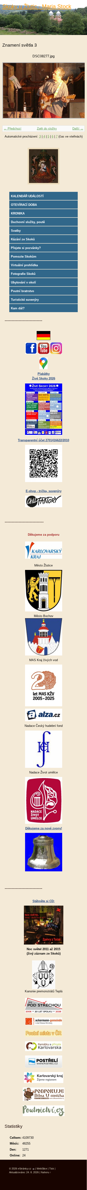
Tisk (51, 1168)
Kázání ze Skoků (23, 239)
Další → (77, 128)
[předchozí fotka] (10, 92)
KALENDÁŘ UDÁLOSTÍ (27, 196)
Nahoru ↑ (46, 1172)
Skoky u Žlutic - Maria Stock (36, 6)
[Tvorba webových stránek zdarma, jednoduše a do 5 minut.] (33, 1169)
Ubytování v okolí (23, 282)
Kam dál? (18, 308)
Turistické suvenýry (25, 299)
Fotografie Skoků (23, 274)
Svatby (16, 230)
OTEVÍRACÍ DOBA (24, 205)
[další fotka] (77, 92)
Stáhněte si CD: (43, 901)
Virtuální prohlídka (24, 265)
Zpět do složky (47, 128)
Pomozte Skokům (23, 256)
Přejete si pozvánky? (26, 248)
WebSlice (42, 1168)
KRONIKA (18, 213)
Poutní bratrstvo (22, 291)
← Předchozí (12, 128)
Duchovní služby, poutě (28, 222)
